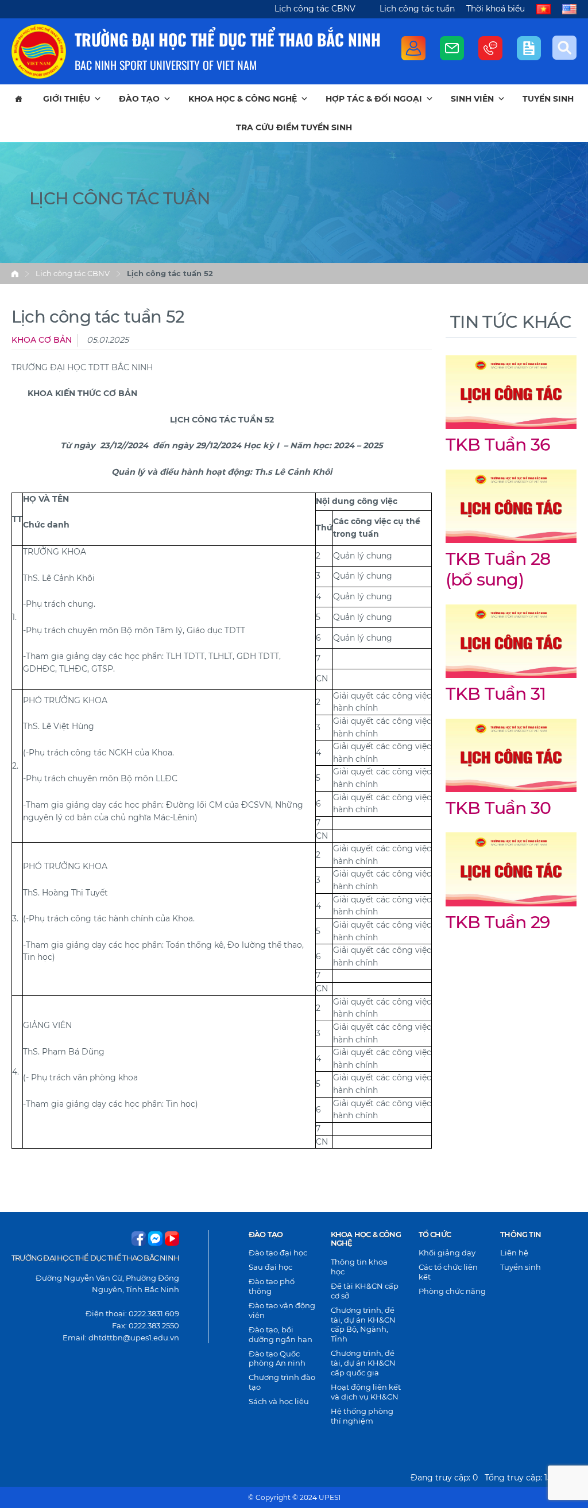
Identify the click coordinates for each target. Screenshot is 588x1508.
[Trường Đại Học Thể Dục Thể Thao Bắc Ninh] (38, 51)
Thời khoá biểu (495, 8)
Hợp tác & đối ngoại (374, 99)
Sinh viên (472, 99)
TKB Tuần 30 (498, 808)
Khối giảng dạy (447, 1252)
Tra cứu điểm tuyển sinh (294, 127)
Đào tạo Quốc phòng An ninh (277, 1358)
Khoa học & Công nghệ (242, 99)
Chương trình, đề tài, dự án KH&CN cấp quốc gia (363, 1362)
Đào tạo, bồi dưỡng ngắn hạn (280, 1334)
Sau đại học (270, 1266)
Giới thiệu (66, 99)
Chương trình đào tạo (282, 1382)
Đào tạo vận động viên (282, 1310)
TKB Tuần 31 (496, 693)
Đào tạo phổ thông (272, 1286)
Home (14, 273)
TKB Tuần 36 (498, 444)
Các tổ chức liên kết (448, 1271)
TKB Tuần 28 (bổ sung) (498, 569)
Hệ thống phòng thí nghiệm (362, 1415)
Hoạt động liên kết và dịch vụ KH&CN (366, 1391)
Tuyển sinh (548, 99)
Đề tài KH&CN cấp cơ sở (365, 1290)
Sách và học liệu (279, 1401)
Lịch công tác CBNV (314, 8)
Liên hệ (514, 1252)
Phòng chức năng (452, 1291)
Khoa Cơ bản (41, 340)
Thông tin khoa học (359, 1266)
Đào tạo (139, 99)
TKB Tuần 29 (498, 922)
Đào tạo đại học (278, 1252)
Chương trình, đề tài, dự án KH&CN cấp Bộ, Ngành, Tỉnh (363, 1324)
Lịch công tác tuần (417, 8)
